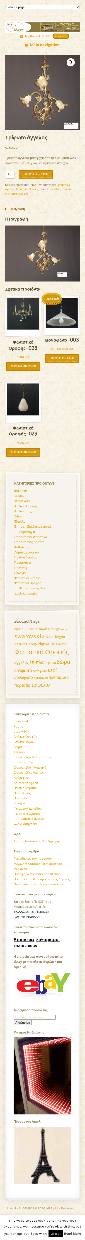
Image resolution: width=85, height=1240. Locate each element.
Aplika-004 (22, 629)
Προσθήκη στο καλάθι (35, 174)
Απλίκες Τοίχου (24, 511)
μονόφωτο (23, 677)
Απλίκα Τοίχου (53, 637)
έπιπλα (36, 662)
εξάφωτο (23, 670)
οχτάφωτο (40, 678)
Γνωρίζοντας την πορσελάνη (33, 859)
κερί (52, 670)
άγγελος (55, 189)
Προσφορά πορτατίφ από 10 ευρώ (37, 874)
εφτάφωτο (40, 671)
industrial (21, 491)
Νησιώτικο (46, 644)
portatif (65, 629)
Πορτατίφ (20, 568)
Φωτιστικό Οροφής (16, 193)
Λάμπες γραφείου (26, 552)
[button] (71, 62)
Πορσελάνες (22, 563)
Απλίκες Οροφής (25, 506)
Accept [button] (56, 1233)
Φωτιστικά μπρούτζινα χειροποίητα (38, 884)
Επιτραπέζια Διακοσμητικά (32, 527)
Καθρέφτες (21, 547)
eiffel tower (39, 629)
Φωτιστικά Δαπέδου (28, 578)
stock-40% (22, 501)
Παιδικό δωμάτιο (25, 557)
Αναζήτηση (22, 1022)
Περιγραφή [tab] (17, 209)
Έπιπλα (19, 522)
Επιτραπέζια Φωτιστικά (30, 537)
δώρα (63, 662)
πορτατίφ (22, 685)
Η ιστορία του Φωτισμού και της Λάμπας (42, 879)
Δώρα (18, 516)
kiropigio (54, 629)
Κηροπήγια (27, 532)
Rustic (19, 496)
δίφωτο (50, 662)
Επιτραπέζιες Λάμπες (29, 542)
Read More (72, 1234)
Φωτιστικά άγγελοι (32, 588)
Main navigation (44, 45)
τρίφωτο (67, 189)
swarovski (27, 636)
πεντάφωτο (58, 677)
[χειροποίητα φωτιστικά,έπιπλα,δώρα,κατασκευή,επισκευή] (42, 27)
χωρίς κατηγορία (25, 593)
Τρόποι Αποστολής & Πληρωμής (37, 841)
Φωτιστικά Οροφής (27, 189)
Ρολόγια (19, 573)
